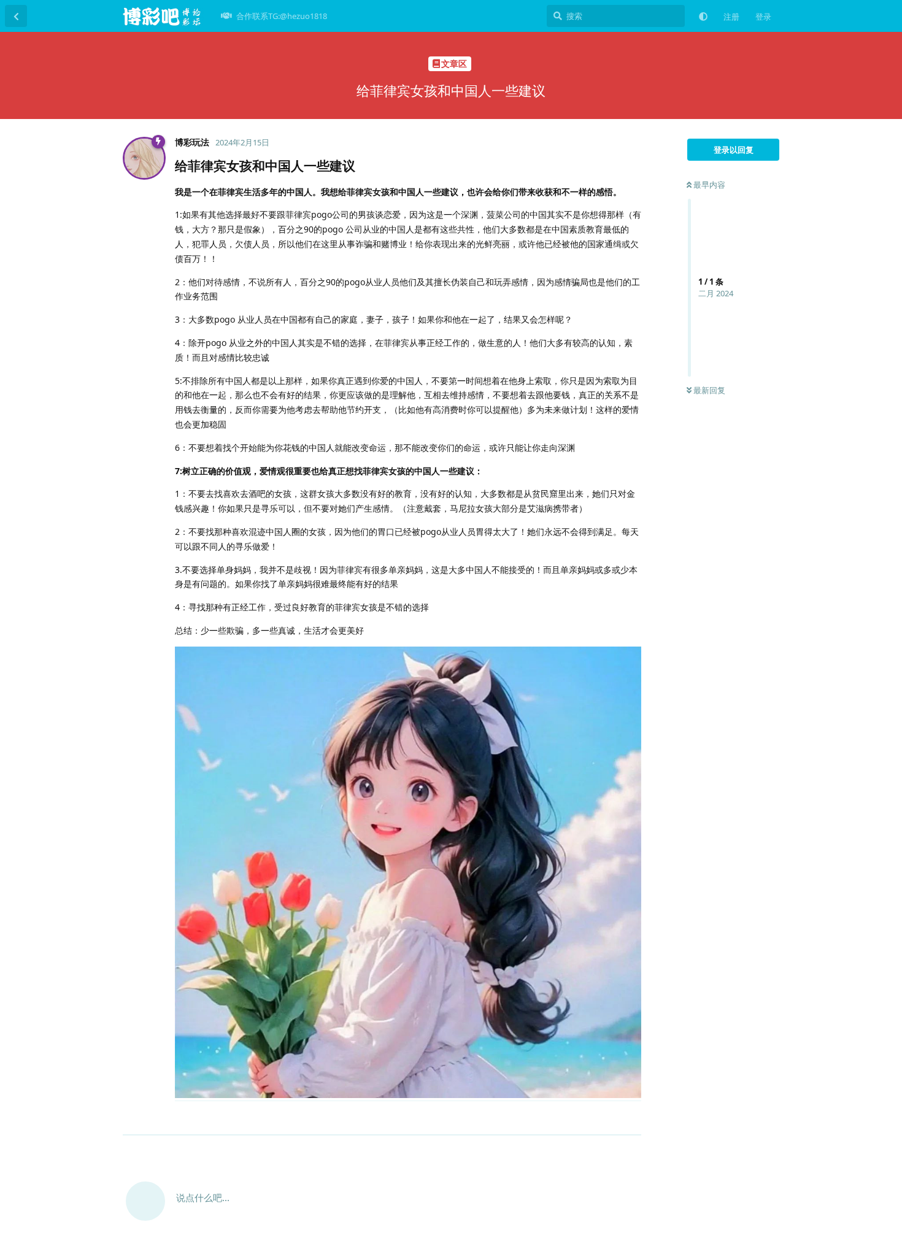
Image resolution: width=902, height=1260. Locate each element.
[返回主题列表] (16, 16)
